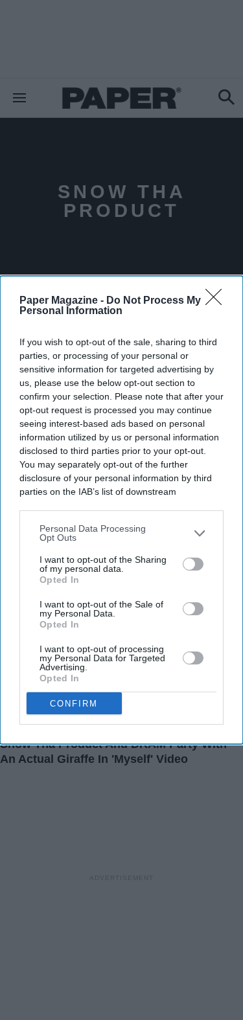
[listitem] (121, 533)
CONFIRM (74, 703)
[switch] (193, 564)
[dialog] (121, 510)
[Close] (217, 301)
